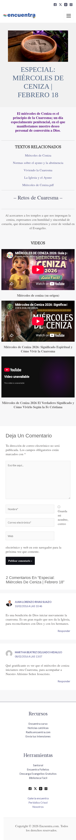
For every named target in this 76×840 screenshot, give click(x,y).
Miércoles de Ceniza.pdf (38, 185)
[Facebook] (55, 4)
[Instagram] (71, 4)
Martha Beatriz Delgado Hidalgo (38, 652)
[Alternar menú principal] (69, 15)
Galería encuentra (38, 798)
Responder (64, 630)
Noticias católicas (38, 727)
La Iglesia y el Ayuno (38, 177)
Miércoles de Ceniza (38, 155)
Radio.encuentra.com (38, 732)
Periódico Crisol (38, 802)
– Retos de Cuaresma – (38, 197)
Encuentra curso (38, 723)
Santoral (38, 765)
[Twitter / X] (35, 788)
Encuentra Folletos (38, 769)
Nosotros (38, 806)
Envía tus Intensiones (38, 736)
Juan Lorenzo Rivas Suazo (33, 601)
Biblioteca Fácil (38, 777)
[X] (60, 4)
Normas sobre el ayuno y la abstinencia (38, 163)
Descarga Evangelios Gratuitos (38, 773)
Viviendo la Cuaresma (38, 170)
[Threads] (65, 4)
